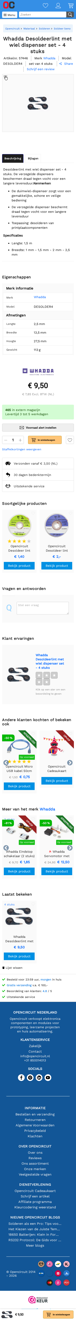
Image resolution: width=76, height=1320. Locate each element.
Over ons (35, 1153)
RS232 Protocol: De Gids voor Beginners (35, 1240)
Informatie (35, 1108)
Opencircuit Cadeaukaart (35, 1191)
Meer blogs (35, 1245)
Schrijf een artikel (35, 1196)
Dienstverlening (35, 1185)
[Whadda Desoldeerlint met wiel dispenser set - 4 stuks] (18, 674)
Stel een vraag (28, 605)
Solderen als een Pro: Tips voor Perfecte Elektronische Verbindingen (35, 1224)
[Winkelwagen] (67, 6)
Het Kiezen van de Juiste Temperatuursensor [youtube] (35, 1229)
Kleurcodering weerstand (35, 1207)
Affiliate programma (35, 1202)
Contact (35, 1051)
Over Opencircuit (35, 1146)
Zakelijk (35, 1046)
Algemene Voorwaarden (35, 1125)
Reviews (35, 1158)
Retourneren (35, 1120)
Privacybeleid (35, 1131)
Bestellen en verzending (35, 1114)
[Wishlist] (41, 6)
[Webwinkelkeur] (38, 1300)
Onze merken (35, 1169)
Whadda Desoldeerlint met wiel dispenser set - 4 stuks (50, 661)
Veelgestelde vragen (35, 1174)
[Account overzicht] (54, 6)
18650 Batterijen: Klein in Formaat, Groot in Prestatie (35, 1235)
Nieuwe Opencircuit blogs (35, 1217)
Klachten (35, 1136)
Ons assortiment (35, 1163)
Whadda (40, 297)
